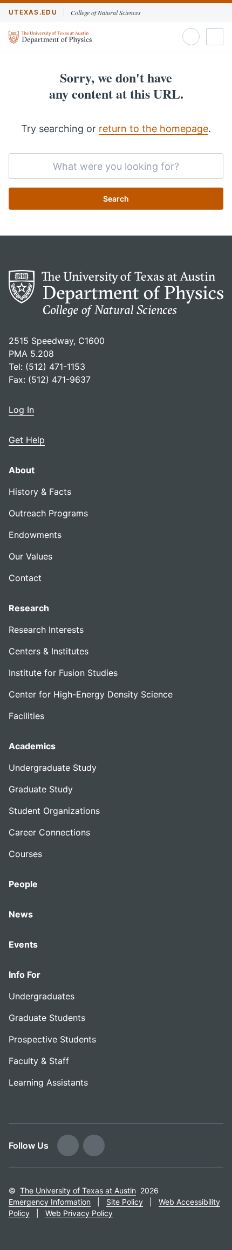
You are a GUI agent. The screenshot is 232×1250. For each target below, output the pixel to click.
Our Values (30, 556)
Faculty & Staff (39, 1060)
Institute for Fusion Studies (63, 672)
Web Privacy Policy (79, 1213)
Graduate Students (47, 1017)
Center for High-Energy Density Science (91, 694)
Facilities (26, 715)
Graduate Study (41, 789)
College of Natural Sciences (106, 12)
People (23, 884)
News (21, 914)
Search (116, 198)
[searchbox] (116, 166)
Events (23, 944)
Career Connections (49, 832)
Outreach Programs (48, 513)
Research (29, 608)
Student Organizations (54, 810)
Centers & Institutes (48, 651)
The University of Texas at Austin (78, 1190)
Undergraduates (41, 996)
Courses (25, 853)
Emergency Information (50, 1201)
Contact (25, 577)
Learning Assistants (48, 1082)
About (22, 470)
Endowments (35, 534)
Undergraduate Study (53, 767)
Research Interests (46, 629)
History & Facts (40, 491)
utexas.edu (33, 12)
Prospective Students (52, 1039)
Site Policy (124, 1201)
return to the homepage (153, 128)
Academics (32, 746)
